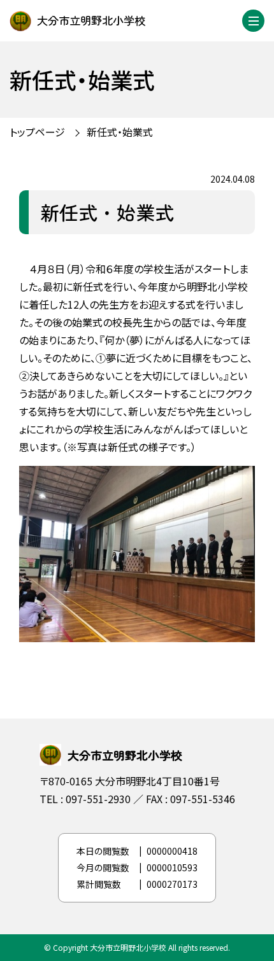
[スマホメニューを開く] (253, 20)
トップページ (37, 131)
